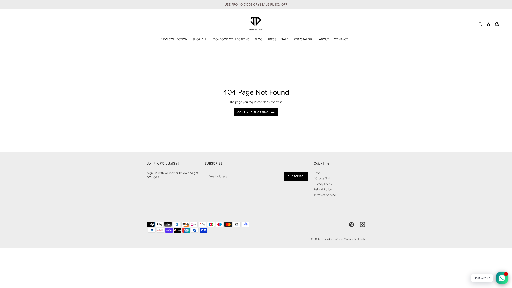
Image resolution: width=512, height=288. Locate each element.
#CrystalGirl (322, 178)
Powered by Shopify (354, 239)
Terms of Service (325, 195)
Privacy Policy (323, 184)
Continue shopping (253, 112)
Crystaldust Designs (332, 239)
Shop (317, 173)
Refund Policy (323, 189)
